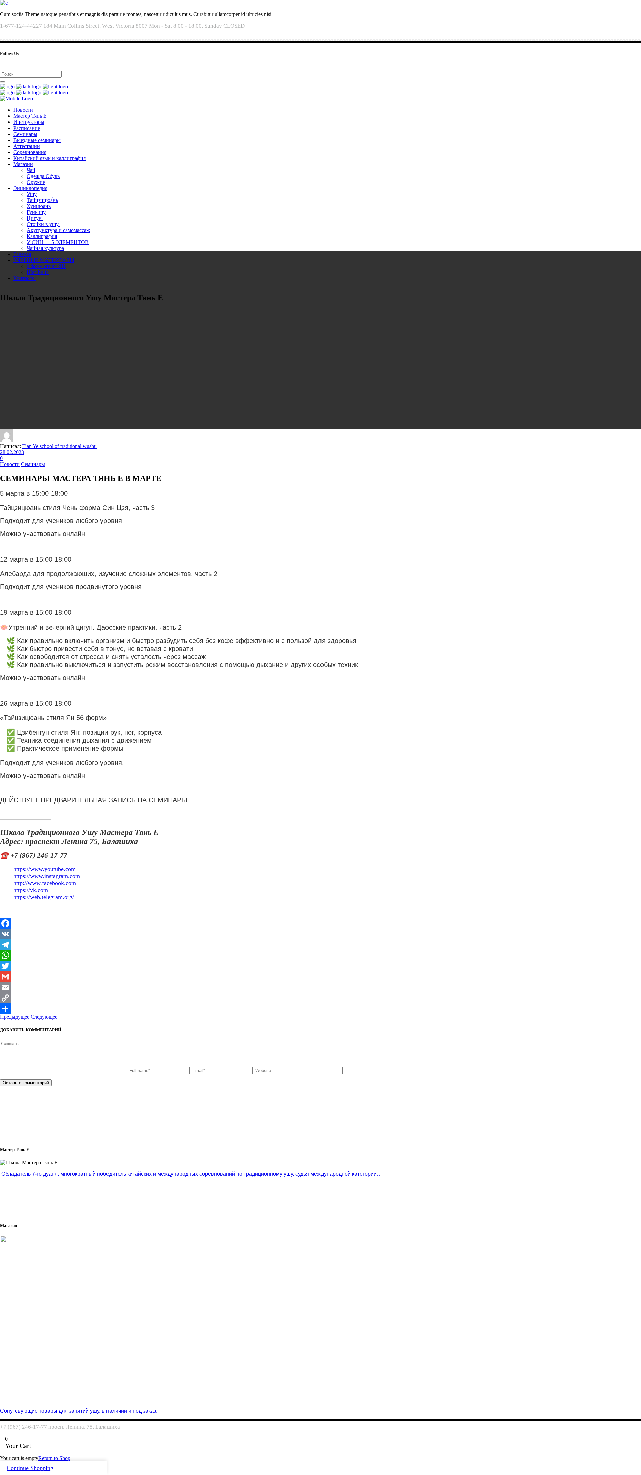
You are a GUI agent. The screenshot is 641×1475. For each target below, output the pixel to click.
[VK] (320, 934)
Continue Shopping (30, 1468)
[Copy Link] (320, 998)
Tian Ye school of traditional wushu (59, 446)
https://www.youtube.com (44, 869)
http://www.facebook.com (44, 883)
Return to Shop (54, 1458)
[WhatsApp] (320, 955)
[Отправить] (320, 1008)
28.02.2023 (12, 452)
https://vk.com (30, 890)
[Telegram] (320, 944)
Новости (10, 464)
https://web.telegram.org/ (43, 897)
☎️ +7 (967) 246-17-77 (33, 855)
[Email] (320, 987)
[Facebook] (320, 923)
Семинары (33, 464)
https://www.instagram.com (46, 876)
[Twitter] (320, 966)
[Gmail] (320, 976)
